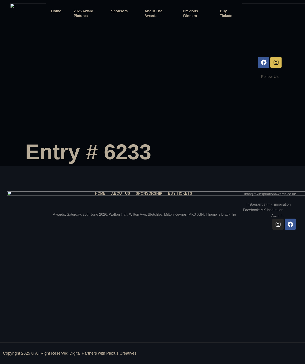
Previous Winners (190, 13)
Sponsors (119, 11)
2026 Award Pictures (83, 13)
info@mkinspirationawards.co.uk (270, 194)
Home (56, 11)
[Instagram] (276, 62)
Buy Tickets (226, 13)
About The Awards (153, 13)
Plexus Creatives (121, 353)
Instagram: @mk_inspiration (269, 204)
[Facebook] (263, 62)
